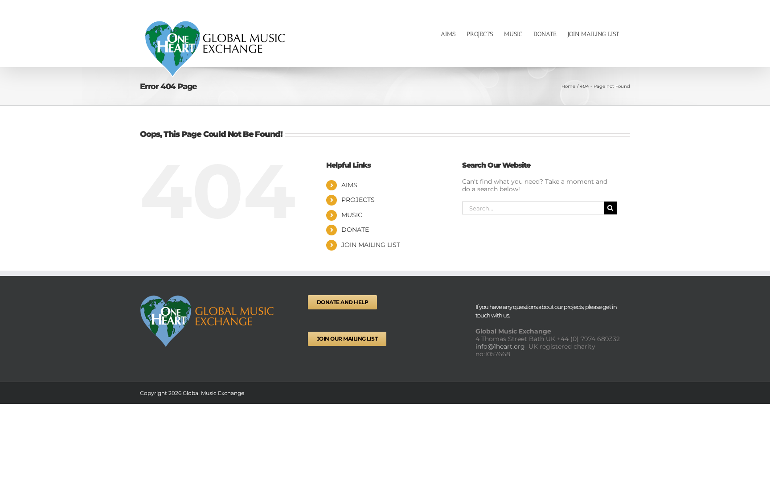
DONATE (355, 230)
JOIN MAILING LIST (370, 245)
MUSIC (351, 215)
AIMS (349, 185)
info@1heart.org (501, 346)
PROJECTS (358, 200)
